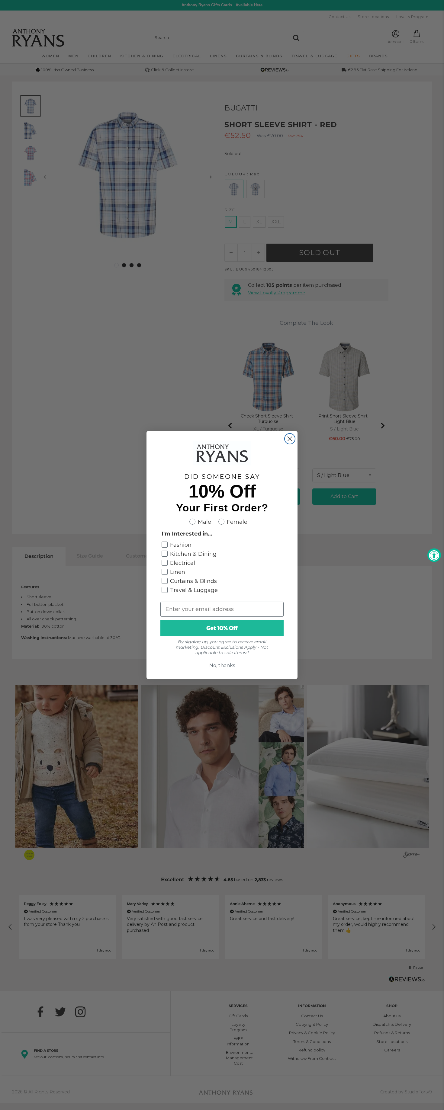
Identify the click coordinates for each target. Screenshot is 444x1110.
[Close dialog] (290, 438)
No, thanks (222, 665)
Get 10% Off (222, 627)
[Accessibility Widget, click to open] (434, 555)
